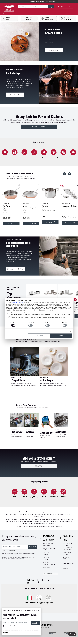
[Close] (39, 610)
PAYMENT (46, 554)
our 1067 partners (17, 302)
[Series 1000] (49, 292)
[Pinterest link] (38, 582)
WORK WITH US (67, 571)
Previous (64, 173)
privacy (22, 558)
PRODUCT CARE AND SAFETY (49, 549)
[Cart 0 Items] (72, 6)
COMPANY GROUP (68, 561)
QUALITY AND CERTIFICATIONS (67, 546)
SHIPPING (46, 552)
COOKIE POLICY (67, 552)
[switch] (30, 325)
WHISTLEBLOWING (68, 563)
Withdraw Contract (50, 574)
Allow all (61, 335)
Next (69, 173)
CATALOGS (46, 562)
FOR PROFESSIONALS (49, 564)
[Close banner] (76, 1)
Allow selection (38, 335)
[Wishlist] (19, 185)
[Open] (51, 6)
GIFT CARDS (46, 567)
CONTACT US (46, 546)
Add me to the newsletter (9, 550)
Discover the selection (15, 269)
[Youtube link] (43, 580)
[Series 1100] (65, 292)
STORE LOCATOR (48, 559)
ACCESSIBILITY (67, 566)
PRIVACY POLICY (67, 549)
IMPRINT (65, 554)
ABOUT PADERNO (68, 543)
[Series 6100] (34, 292)
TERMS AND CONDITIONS (66, 558)
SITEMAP (65, 568)
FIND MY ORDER (48, 543)
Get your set (15, 94)
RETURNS (46, 557)
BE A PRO (39, 466)
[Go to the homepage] (9, 8)
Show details (64, 331)
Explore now (54, 50)
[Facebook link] (48, 580)
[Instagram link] (38, 580)
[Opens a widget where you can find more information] (72, 634)
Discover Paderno (39, 127)
